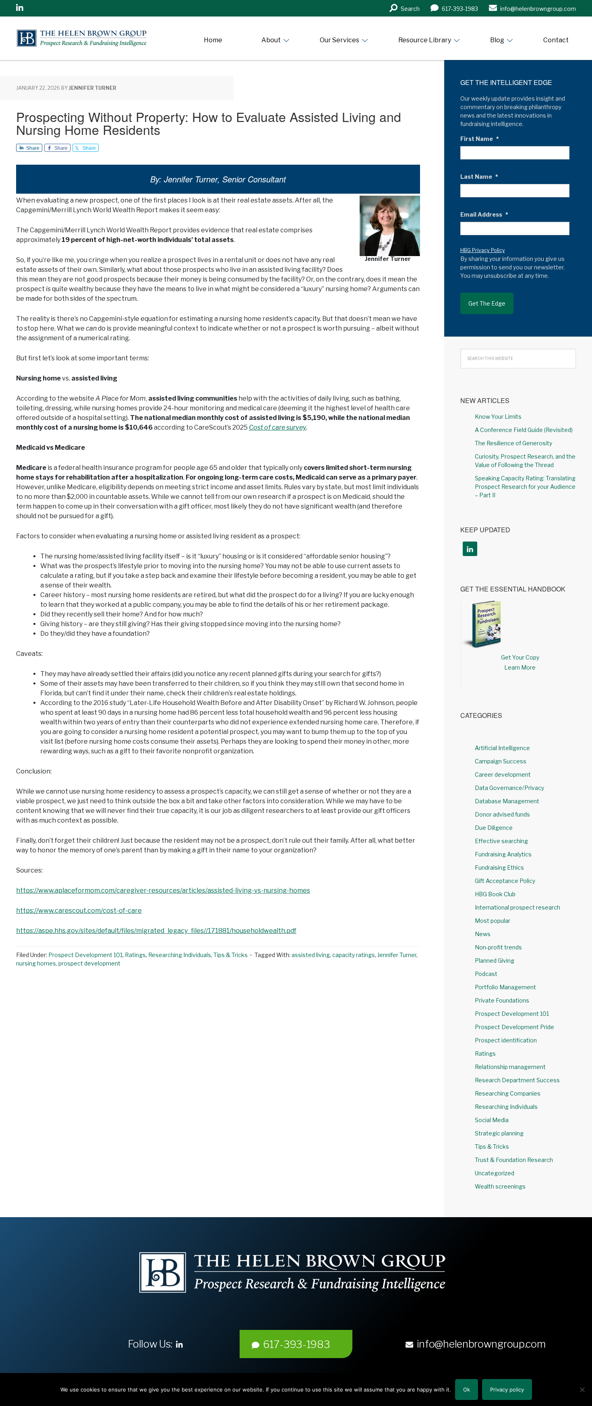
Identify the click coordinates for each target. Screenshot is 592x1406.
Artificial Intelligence (502, 747)
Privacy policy (507, 1389)
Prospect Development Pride (514, 1026)
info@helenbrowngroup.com (481, 1344)
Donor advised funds (502, 814)
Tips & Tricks (230, 954)
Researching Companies (507, 1093)
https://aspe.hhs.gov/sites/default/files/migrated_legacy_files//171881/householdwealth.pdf (156, 931)
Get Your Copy (520, 657)
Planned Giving (494, 960)
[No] (582, 1389)
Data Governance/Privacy (509, 787)
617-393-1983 (296, 1344)
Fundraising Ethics (499, 867)
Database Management (507, 801)
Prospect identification (506, 1040)
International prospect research (517, 907)
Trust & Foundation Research (514, 1159)
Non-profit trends (498, 947)
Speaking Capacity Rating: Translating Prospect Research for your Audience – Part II (525, 486)
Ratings (135, 954)
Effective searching (501, 840)
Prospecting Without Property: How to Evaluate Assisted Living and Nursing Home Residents (208, 123)
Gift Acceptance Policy (505, 880)
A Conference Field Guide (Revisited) (524, 429)
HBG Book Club (495, 894)
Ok (466, 1389)
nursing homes (36, 963)
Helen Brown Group (91, 38)
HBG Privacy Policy (482, 250)
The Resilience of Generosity (513, 443)
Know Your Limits (498, 416)
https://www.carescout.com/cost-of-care (79, 910)
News (483, 933)
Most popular (492, 920)
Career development (503, 774)
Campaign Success (500, 761)
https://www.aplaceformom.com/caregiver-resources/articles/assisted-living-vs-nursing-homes (163, 890)
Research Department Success (517, 1080)
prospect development (89, 963)
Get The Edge (486, 303)
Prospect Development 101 (85, 954)
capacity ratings (353, 954)
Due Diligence (494, 827)
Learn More (520, 667)
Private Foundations (502, 1000)
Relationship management (510, 1066)
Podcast (486, 973)
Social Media (492, 1120)
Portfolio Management (505, 987)
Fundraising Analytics (503, 854)
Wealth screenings (500, 1186)
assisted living (311, 954)
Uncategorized (494, 1173)
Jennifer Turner (396, 954)
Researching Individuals (179, 954)
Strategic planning (499, 1133)
